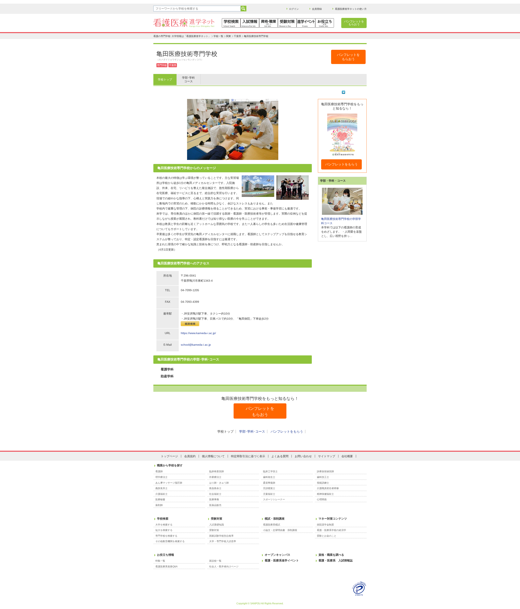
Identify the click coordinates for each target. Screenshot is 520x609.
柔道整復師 (269, 482)
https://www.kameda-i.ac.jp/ (198, 333)
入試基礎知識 (216, 524)
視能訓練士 (323, 482)
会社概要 (347, 456)
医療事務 (214, 499)
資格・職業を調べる (331, 554)
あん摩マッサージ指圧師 (168, 482)
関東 (228, 36)
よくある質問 (279, 456)
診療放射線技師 (325, 471)
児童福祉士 (269, 494)
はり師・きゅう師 (219, 482)
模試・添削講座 (275, 518)
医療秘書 (160, 499)
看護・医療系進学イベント (282, 560)
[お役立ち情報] (324, 23)
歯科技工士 (323, 477)
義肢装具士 (161, 488)
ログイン (294, 9)
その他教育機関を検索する (170, 541)
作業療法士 (215, 477)
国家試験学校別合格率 (221, 535)
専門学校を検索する (166, 535)
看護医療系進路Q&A (166, 566)
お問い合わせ (303, 456)
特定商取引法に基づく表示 (248, 456)
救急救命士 (215, 488)
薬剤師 (159, 505)
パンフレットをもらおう (354, 23)
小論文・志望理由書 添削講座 (280, 530)
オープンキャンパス (277, 554)
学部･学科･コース (252, 431)
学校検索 (162, 518)
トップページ (169, 456)
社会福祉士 (215, 494)
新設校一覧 (215, 560)
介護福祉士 (161, 494)
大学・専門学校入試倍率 (222, 541)
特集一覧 (160, 560)
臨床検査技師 (216, 471)
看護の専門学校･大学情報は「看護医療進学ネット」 (182, 36)
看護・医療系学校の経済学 (331, 530)
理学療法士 (161, 477)
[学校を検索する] (231, 23)
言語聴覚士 (269, 488)
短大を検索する (163, 530)
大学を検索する (163, 524)
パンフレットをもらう (341, 164)
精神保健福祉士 (325, 494)
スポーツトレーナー (274, 499)
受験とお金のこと (326, 535)
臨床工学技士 (270, 471)
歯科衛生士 (269, 477)
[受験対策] (287, 23)
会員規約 (190, 456)
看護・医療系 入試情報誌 (335, 560)
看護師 (159, 471)
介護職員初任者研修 (328, 488)
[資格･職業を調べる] (268, 23)
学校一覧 (218, 36)
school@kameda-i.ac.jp (196, 344)
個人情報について (213, 456)
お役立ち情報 (165, 554)
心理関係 (322, 499)
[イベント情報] (306, 23)
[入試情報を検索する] (249, 23)
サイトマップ (326, 456)
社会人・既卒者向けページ (223, 566)
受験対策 (216, 518)
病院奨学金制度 (325, 524)
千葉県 (237, 36)
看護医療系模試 (271, 524)
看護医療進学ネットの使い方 (351, 9)
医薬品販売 (215, 505)
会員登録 (317, 9)
